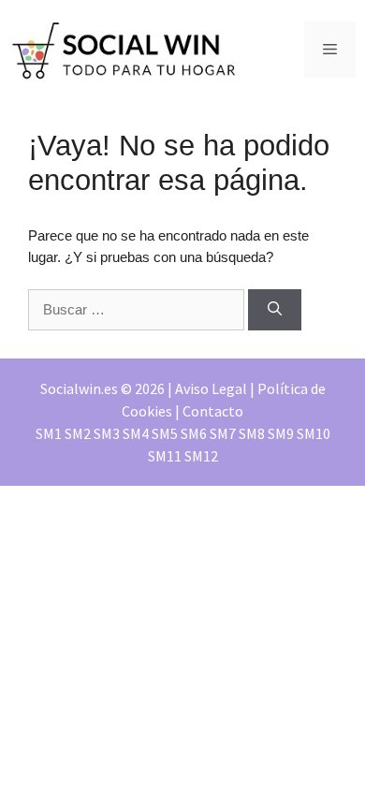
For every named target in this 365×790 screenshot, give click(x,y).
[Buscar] (274, 310)
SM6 (194, 433)
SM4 (136, 433)
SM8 (252, 433)
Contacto (212, 411)
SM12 (201, 455)
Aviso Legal (211, 388)
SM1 (49, 433)
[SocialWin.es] (126, 48)
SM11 (165, 455)
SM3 (107, 433)
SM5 (165, 433)
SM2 (78, 433)
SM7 (223, 433)
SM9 (281, 433)
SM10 (313, 433)
